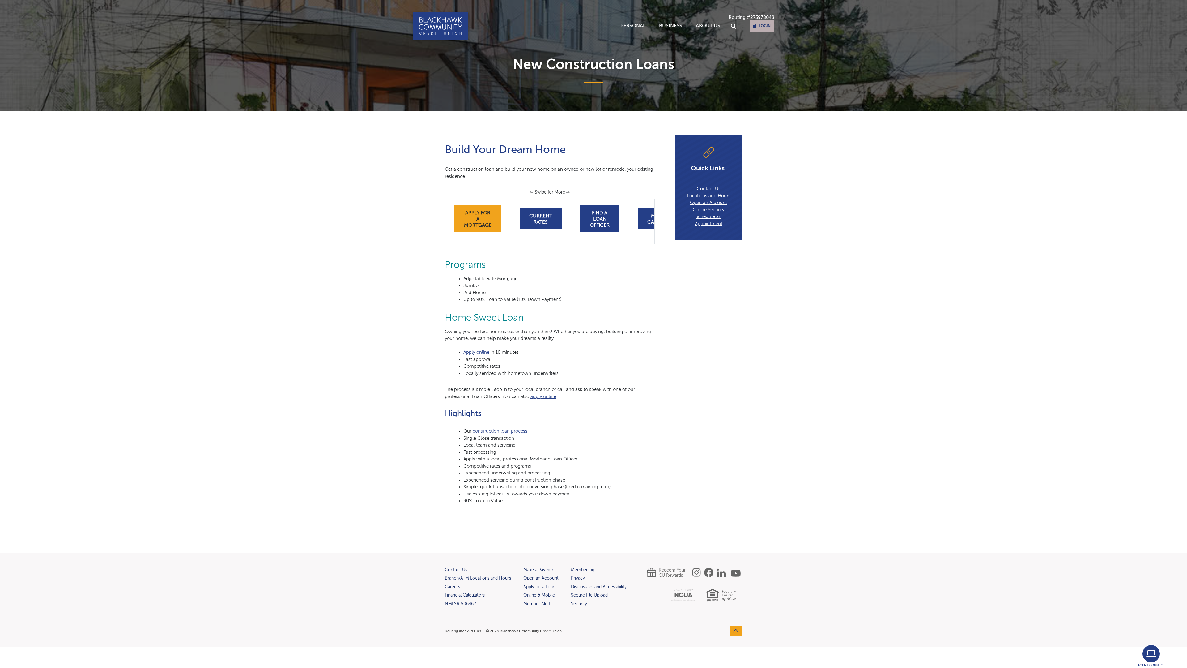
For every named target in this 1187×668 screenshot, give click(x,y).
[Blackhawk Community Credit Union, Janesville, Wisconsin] (440, 26)
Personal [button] (632, 26)
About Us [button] (708, 26)
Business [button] (670, 26)
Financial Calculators (465, 595)
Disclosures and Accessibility (599, 587)
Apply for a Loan (539, 586)
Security (579, 604)
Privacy (578, 578)
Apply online (476, 352)
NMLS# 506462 (460, 604)
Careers (452, 586)
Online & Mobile (539, 595)
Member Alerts (537, 604)
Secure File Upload (589, 595)
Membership (583, 570)
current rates (545, 219)
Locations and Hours (708, 196)
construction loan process (500, 431)
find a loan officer (600, 219)
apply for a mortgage (482, 219)
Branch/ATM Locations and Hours (478, 578)
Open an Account (708, 202)
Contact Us (709, 188)
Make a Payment (539, 570)
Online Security (708, 210)
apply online (543, 396)
